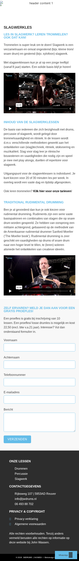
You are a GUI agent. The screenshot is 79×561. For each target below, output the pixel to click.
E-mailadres (11, 392)
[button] (72, 5)
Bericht (8, 409)
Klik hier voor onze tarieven (52, 191)
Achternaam (11, 357)
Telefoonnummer (15, 374)
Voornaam (10, 340)
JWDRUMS (27, 557)
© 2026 (19, 557)
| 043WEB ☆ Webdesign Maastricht (48, 557)
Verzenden (17, 439)
